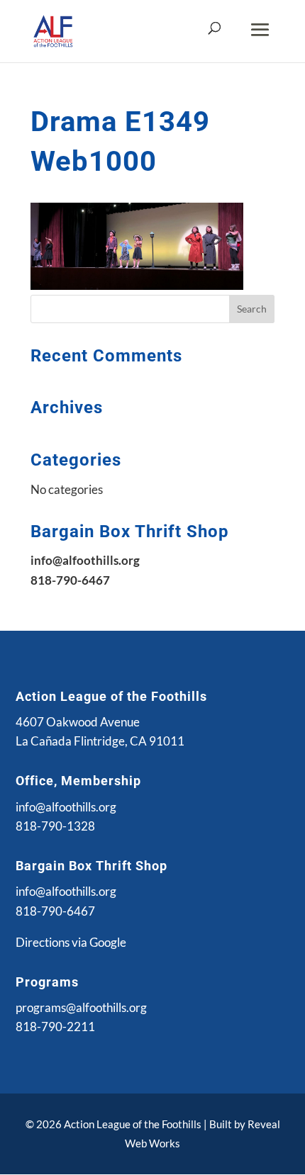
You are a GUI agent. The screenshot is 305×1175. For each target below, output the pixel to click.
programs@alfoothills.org (81, 1007)
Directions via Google (71, 942)
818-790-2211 (55, 1026)
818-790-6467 (55, 911)
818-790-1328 (55, 826)
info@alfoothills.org (66, 806)
